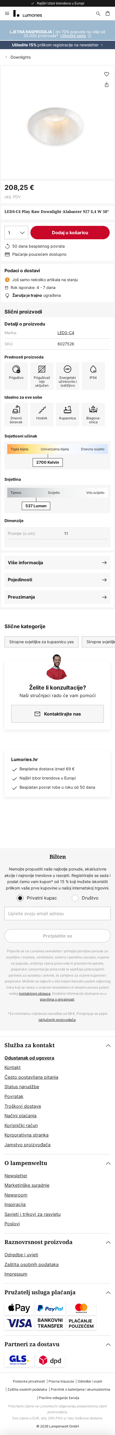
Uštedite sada (73, 35)
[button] (106, 74)
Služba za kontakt (29, 1045)
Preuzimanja (21, 597)
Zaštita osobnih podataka (31, 1264)
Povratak (13, 1096)
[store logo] (31, 13)
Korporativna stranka (26, 1135)
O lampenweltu (25, 1163)
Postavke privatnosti (29, 1381)
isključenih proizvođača (57, 1019)
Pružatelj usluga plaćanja (40, 1292)
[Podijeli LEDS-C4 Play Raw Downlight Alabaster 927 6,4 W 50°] (106, 84)
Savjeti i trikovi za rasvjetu (32, 1214)
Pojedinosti (20, 579)
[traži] (98, 13)
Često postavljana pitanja (31, 1077)
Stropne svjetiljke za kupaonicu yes (41, 641)
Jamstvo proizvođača (27, 1145)
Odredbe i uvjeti (21, 1255)
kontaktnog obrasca (35, 993)
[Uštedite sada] (57, 34)
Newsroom (15, 1195)
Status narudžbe (21, 1087)
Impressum (15, 1274)
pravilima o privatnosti (57, 999)
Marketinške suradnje (26, 1185)
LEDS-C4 (66, 332)
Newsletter (15, 1176)
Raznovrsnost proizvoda (38, 1242)
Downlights (21, 57)
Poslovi (12, 1224)
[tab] (57, 1095)
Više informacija (25, 562)
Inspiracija (15, 1204)
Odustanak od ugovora (29, 1058)
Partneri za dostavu (31, 1344)
